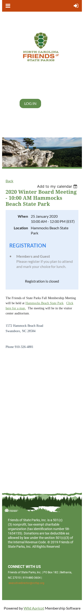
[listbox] (57, 186)
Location (21, 228)
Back (9, 181)
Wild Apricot (34, 608)
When (23, 216)
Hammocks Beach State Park (44, 303)
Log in (30, 103)
